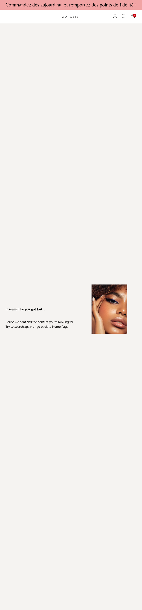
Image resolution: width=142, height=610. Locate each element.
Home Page (60, 326)
